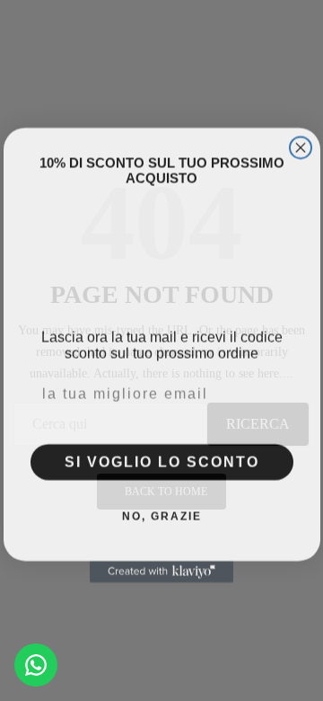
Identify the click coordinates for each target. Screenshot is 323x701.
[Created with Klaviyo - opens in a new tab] (161, 567)
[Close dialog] (300, 143)
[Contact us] (35, 665)
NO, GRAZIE (162, 511)
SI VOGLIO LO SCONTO (162, 457)
